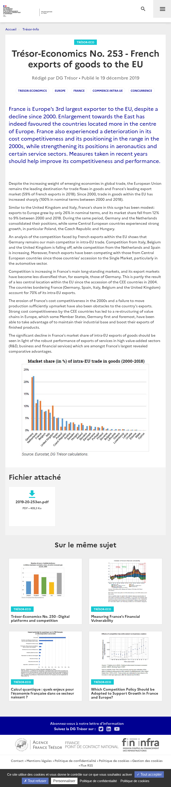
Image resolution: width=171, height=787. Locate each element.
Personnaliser (64, 781)
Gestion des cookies (147, 760)
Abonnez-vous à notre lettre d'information (87, 723)
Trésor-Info (30, 29)
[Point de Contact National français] (92, 744)
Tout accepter (151, 774)
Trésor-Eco (85, 42)
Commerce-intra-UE (108, 90)
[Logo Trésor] (67, 12)
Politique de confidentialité (75, 760)
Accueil (10, 29)
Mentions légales (39, 760)
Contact (17, 760)
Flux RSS (87, 765)
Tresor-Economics (32, 90)
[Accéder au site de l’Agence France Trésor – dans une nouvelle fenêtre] (38, 744)
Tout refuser (36, 781)
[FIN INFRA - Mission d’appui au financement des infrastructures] (140, 744)
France (79, 90)
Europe (60, 90)
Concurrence (141, 90)
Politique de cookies (114, 760)
